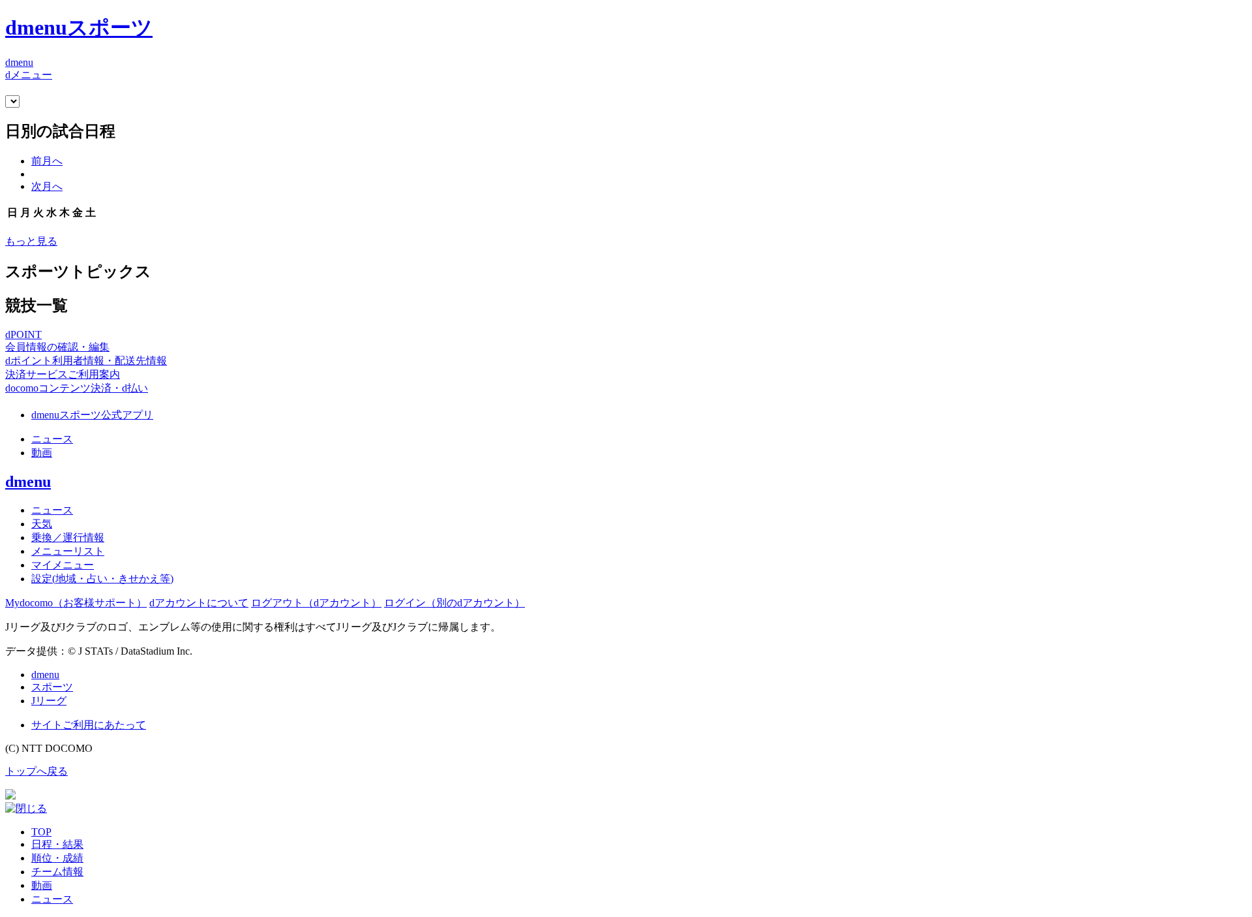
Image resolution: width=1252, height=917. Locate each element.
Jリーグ (49, 700)
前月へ (47, 160)
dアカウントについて (198, 602)
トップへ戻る (36, 771)
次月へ (47, 186)
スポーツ (52, 686)
